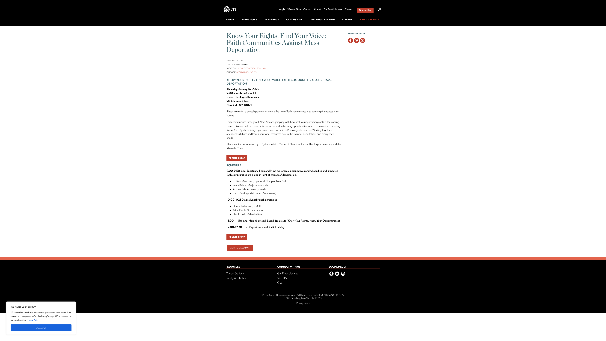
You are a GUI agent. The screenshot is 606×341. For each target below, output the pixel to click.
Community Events (246, 72)
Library (347, 19)
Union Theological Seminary (251, 68)
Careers (348, 9)
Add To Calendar (239, 248)
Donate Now (365, 10)
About (230, 19)
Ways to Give (294, 9)
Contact (307, 9)
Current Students (235, 273)
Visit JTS (282, 278)
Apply (282, 9)
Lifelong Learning (322, 19)
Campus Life (294, 19)
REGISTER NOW (237, 158)
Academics (271, 19)
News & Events (369, 19)
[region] (41, 318)
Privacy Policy (33, 320)
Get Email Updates (333, 9)
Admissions (249, 19)
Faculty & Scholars (236, 278)
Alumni (317, 9)
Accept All (41, 328)
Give (279, 282)
